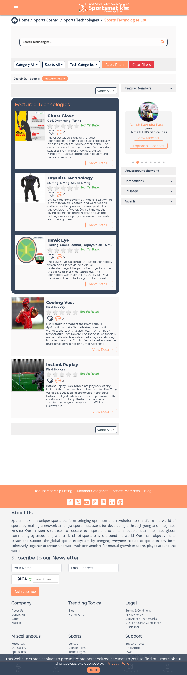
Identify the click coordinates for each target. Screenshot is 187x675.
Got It (93, 670)
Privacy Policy (119, 663)
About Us (17, 610)
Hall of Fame (77, 615)
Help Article (133, 648)
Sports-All (52, 64)
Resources (18, 644)
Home (24, 20)
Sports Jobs (19, 652)
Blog (147, 491)
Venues (73, 644)
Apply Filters (115, 64)
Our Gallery (19, 648)
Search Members (126, 491)
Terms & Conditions (138, 610)
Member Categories (92, 491)
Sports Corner (46, 20)
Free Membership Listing (52, 491)
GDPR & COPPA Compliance (143, 623)
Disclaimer (132, 627)
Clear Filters (141, 64)
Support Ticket (135, 644)
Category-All (25, 64)
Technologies (77, 652)
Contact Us (19, 615)
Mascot (16, 623)
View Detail (98, 163)
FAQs (129, 652)
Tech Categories (82, 64)
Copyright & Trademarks (141, 619)
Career (16, 619)
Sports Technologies (81, 20)
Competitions (77, 648)
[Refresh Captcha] (30, 579)
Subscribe (28, 591)
